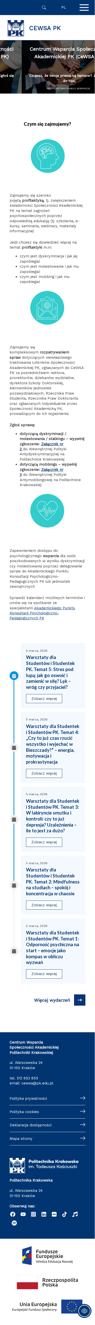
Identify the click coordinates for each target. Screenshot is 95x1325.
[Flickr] (54, 1214)
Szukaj (43, 7)
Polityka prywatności (28, 1098)
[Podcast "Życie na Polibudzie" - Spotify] (14, 1223)
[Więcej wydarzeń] (59, 1000)
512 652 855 (27, 1078)
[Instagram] (33, 1214)
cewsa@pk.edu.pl (37, 1083)
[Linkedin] (44, 1214)
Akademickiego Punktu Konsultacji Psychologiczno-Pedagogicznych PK (42, 613)
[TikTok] (64, 1214)
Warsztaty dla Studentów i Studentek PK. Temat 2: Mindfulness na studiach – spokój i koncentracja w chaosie (53, 881)
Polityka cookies (24, 1112)
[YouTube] (23, 1214)
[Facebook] (13, 1214)
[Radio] (75, 1214)
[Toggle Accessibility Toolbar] (84, 1310)
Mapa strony (21, 1138)
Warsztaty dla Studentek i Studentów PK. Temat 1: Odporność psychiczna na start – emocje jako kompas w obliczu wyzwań (52, 947)
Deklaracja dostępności (31, 1125)
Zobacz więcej (44, 698)
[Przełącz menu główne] (84, 7)
